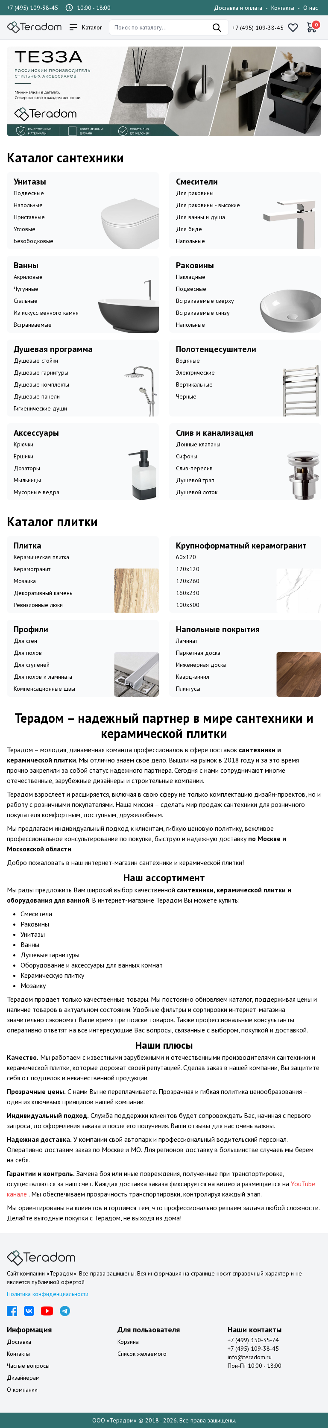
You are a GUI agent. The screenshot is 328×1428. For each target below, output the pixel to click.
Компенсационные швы (44, 688)
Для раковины (195, 193)
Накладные (190, 277)
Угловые (24, 229)
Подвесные (29, 193)
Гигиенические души (40, 408)
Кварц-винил (192, 676)
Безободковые (33, 241)
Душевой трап (195, 480)
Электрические (195, 372)
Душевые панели (37, 396)
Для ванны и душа (200, 217)
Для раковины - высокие (208, 205)
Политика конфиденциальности (47, 1294)
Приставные (29, 217)
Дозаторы (27, 468)
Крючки (23, 444)
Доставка (19, 1342)
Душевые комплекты (41, 384)
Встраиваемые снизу (203, 313)
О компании (22, 1389)
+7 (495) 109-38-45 (32, 8)
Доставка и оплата (238, 8)
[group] (164, 91)
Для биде (189, 229)
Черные (186, 396)
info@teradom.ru (250, 1357)
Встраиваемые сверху (205, 301)
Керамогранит (32, 569)
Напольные (28, 205)
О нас (310, 8)
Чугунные (26, 289)
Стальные (26, 301)
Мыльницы (27, 480)
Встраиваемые (33, 324)
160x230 (187, 593)
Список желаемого (142, 1354)
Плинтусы (188, 688)
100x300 (187, 605)
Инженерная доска (201, 665)
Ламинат (186, 641)
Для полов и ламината (43, 676)
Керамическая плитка (41, 557)
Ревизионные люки (38, 605)
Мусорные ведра (36, 492)
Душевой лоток (196, 492)
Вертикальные (194, 384)
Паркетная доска (198, 653)
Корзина (128, 1342)
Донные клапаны (198, 444)
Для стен (25, 641)
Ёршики (23, 456)
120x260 (187, 581)
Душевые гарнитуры (41, 372)
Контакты (282, 8)
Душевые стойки (36, 360)
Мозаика (25, 581)
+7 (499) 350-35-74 (253, 1340)
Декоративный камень (43, 593)
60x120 (186, 557)
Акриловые (28, 277)
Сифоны (186, 456)
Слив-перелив (194, 468)
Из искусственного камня (46, 313)
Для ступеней (32, 665)
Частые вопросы (28, 1365)
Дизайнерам (23, 1377)
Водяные (188, 360)
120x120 (187, 569)
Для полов (28, 653)
